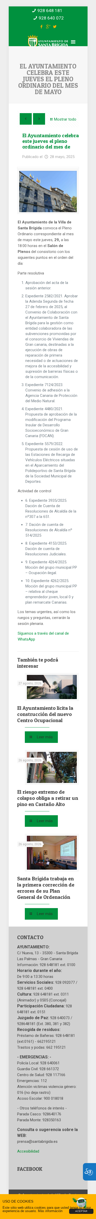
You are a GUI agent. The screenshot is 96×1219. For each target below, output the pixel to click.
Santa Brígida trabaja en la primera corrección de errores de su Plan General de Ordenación (45, 888)
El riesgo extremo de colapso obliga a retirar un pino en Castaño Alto (47, 798)
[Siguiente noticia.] (39, 119)
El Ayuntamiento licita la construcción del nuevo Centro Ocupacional (45, 714)
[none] (48, 191)
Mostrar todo (65, 119)
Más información (50, 1211)
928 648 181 (49, 10)
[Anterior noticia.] (26, 119)
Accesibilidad (28, 1151)
